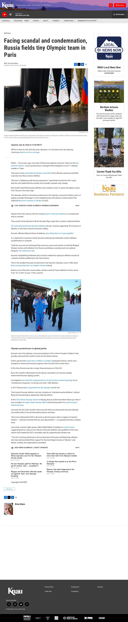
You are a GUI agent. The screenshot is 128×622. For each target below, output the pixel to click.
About (45, 21)
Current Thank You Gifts (109, 171)
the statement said (26, 251)
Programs (18, 21)
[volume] (10, 14)
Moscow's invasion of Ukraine (30, 201)
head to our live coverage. (30, 152)
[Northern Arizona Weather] (109, 92)
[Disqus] (64, 553)
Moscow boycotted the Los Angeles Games (28, 265)
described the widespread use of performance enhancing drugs (47, 380)
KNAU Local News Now (109, 67)
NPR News (7, 33)
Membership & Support (87, 21)
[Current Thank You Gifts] (109, 147)
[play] (4, 14)
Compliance (69, 21)
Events (36, 21)
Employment (75, 587)
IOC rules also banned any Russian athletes (28, 226)
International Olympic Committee (38, 173)
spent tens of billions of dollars (39, 361)
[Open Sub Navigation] (11, 21)
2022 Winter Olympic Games (27, 400)
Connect (56, 21)
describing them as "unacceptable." (60, 233)
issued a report (69, 427)
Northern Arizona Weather (109, 109)
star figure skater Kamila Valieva (34, 402)
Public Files (48, 591)
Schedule (6, 21)
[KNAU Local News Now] (109, 48)
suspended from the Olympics (39, 388)
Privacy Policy (49, 587)
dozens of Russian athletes (55, 214)
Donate (121, 5)
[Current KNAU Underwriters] (109, 190)
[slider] (13, 14)
